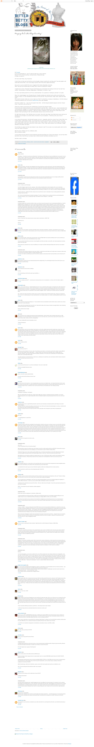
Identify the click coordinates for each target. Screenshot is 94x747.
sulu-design (20, 422)
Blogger (69, 743)
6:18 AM (19, 274)
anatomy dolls (35, 100)
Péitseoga (20, 691)
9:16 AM (19, 343)
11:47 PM (19, 171)
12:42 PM (19, 387)
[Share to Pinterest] (58, 142)
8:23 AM (19, 470)
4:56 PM (19, 677)
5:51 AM (19, 535)
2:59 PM (19, 398)
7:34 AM (19, 572)
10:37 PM (19, 161)
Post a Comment (20, 707)
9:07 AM (19, 336)
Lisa (19, 152)
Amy (19, 381)
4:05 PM (19, 668)
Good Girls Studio (21, 278)
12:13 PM (19, 585)
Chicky (19, 628)
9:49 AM (19, 377)
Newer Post (17, 728)
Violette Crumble (21, 521)
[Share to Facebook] (57, 142)
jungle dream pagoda (22, 565)
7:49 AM (19, 638)
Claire (19, 300)
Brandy (19, 596)
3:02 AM (19, 224)
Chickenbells (20, 285)
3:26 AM (19, 246)
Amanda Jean (20, 700)
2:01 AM (19, 212)
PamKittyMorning (21, 372)
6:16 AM (19, 263)
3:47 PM (19, 410)
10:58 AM (19, 517)
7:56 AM (19, 592)
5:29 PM (19, 432)
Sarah (19, 340)
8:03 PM (19, 704)
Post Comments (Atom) (24, 730)
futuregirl (19, 347)
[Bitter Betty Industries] (74, 194)
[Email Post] (51, 141)
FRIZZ (19, 363)
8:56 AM (19, 310)
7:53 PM (19, 631)
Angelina (19, 461)
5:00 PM (19, 419)
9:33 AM (19, 359)
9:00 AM (19, 324)
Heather (19, 474)
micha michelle (21, 613)
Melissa (19, 236)
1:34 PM (19, 696)
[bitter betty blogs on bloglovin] (76, 128)
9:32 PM (19, 648)
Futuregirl (18, 72)
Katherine (20, 402)
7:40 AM (19, 296)
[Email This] (53, 142)
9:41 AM (19, 368)
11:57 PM (19, 179)
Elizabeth (19, 652)
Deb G (19, 436)
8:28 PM (19, 524)
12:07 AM (19, 198)
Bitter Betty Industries (74, 176)
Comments (74, 119)
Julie (19, 314)
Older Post (65, 728)
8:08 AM (19, 458)
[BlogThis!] (54, 142)
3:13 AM (19, 232)
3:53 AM (19, 255)
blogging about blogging (22, 143)
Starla (19, 589)
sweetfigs (20, 635)
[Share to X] (56, 142)
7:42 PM (19, 439)
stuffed (19, 413)
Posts (73, 117)
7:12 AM (19, 561)
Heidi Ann (20, 576)
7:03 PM (19, 687)
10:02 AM (19, 501)
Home (41, 728)
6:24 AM (19, 546)
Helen (19, 228)
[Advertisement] (41, 717)
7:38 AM (19, 281)
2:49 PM (19, 624)
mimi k (19, 327)
